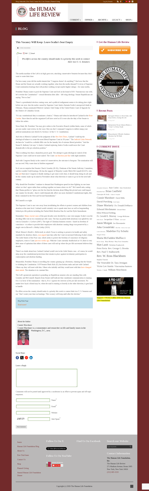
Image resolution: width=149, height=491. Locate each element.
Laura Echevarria (101, 231)
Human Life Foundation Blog (28, 446)
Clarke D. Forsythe (115, 194)
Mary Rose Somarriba (121, 241)
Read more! (22, 305)
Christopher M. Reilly (103, 194)
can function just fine (62, 156)
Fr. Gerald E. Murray (106, 216)
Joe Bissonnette (119, 223)
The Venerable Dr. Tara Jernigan (112, 263)
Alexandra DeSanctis (102, 188)
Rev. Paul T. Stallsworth (108, 252)
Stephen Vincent (102, 260)
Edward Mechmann (106, 209)
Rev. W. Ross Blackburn (111, 255)
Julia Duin (117, 227)
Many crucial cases (32, 216)
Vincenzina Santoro (123, 266)
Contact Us (37, 1)
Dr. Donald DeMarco (123, 205)
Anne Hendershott (125, 188)
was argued (42, 235)
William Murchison (117, 270)
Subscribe (23, 1)
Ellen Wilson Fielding (106, 213)
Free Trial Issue (23, 455)
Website (54, 413)
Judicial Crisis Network (83, 139)
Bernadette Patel (101, 191)
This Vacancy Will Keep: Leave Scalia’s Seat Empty (44, 42)
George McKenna (123, 216)
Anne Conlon (114, 188)
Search (110, 1)
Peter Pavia (102, 248)
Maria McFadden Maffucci (111, 237)
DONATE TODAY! (115, 83)
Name (53, 400)
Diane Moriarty (105, 205)
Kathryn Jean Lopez (125, 227)
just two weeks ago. (42, 241)
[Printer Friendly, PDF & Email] (25, 53)
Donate (47, 1)
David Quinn (116, 202)
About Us (20, 451)
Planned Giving (55, 1)
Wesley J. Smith (102, 270)
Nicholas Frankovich (116, 245)
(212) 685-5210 (112, 472)
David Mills (120, 198)
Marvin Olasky (100, 241)
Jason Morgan (104, 222)
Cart (43, 1)
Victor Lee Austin (105, 266)
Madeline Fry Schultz (117, 231)
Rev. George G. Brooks (118, 248)
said (20, 174)
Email (53, 406)
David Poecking (104, 201)
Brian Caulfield (113, 191)
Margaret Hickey (101, 234)
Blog (17, 1)
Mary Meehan (109, 241)
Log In (105, 1)
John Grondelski (105, 227)
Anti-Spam (55, 419)
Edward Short (121, 209)
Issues (19, 442)
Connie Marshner (24, 48)
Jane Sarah (122, 219)
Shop (19, 464)
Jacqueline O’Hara (111, 219)
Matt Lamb (102, 244)
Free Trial (30, 1)
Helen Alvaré (100, 219)
